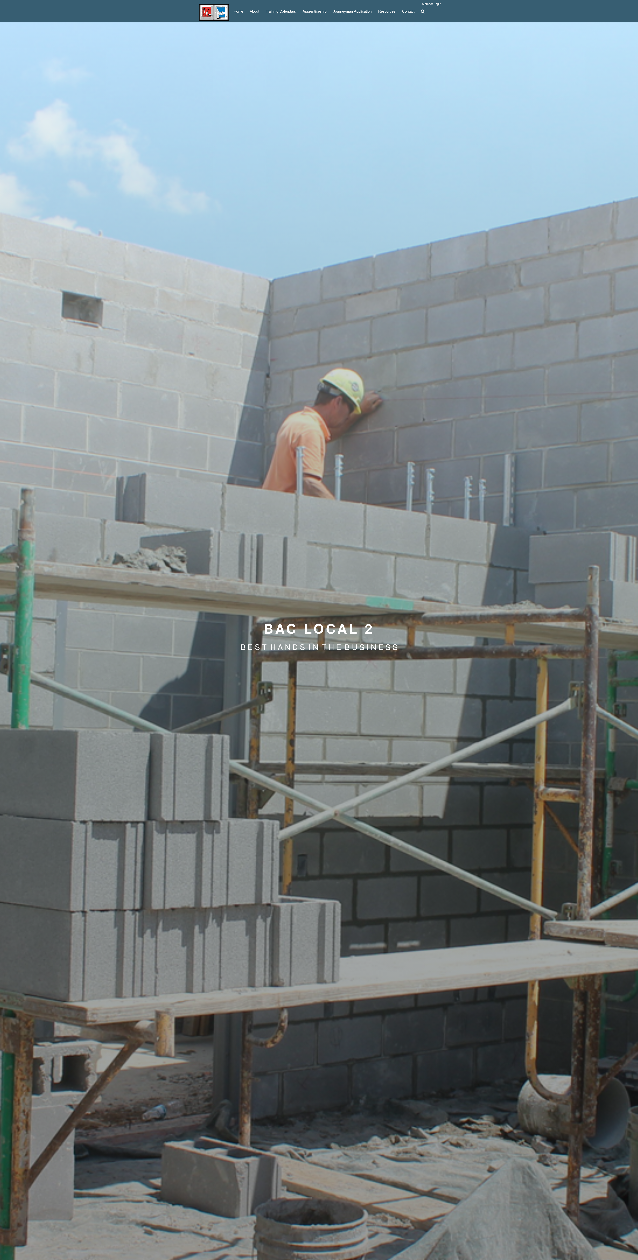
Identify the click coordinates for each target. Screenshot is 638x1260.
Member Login (431, 3)
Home (238, 11)
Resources (386, 11)
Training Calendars (281, 11)
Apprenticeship (314, 11)
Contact (408, 11)
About (254, 11)
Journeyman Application (352, 11)
